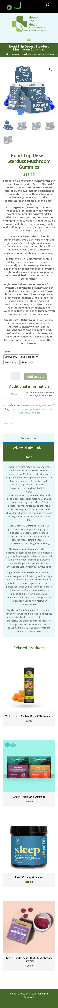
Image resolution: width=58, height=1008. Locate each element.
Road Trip (46, 405)
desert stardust (20, 409)
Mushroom (34, 405)
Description (28, 438)
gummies (35, 409)
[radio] (11, 357)
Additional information (28, 447)
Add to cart (35, 377)
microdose (46, 409)
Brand (28, 457)
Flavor (6, 351)
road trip (35, 412)
